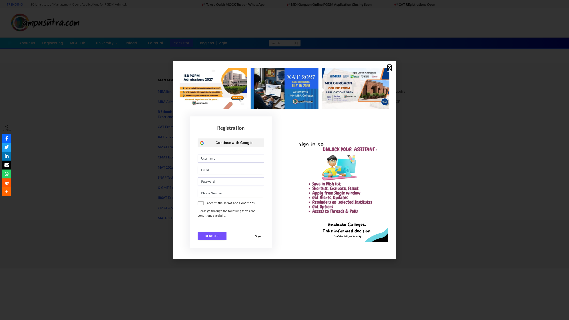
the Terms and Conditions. (236, 203)
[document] (284, 160)
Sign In (259, 236)
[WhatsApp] (6, 174)
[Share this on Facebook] (6, 138)
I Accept (211, 203)
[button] (389, 68)
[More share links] (6, 191)
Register (211, 236)
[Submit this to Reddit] (6, 182)
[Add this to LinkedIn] (6, 156)
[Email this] (6, 165)
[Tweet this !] (6, 147)
